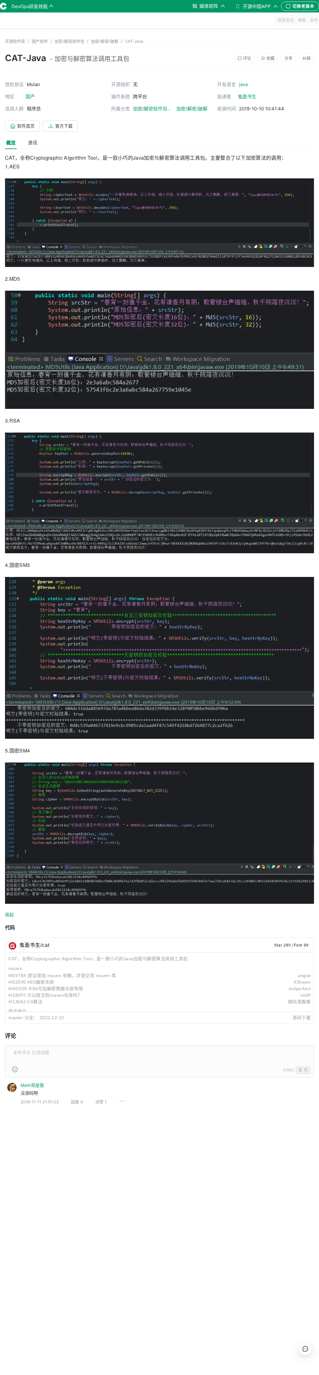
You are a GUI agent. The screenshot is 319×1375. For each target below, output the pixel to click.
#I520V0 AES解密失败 (31, 982)
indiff (305, 995)
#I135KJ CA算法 (25, 1001)
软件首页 (26, 125)
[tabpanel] (159, 634)
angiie (304, 975)
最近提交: (18, 1011)
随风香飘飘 (299, 1001)
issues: (15, 968)
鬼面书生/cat (34, 945)
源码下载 (302, 1017)
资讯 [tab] (32, 143)
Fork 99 (301, 945)
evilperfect (300, 988)
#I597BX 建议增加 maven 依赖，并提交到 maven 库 (62, 975)
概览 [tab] (11, 143)
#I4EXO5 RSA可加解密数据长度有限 (45, 988)
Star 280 (282, 945)
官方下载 (64, 125)
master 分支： (23, 1017)
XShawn (302, 982)
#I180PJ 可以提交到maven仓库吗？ (45, 995)
